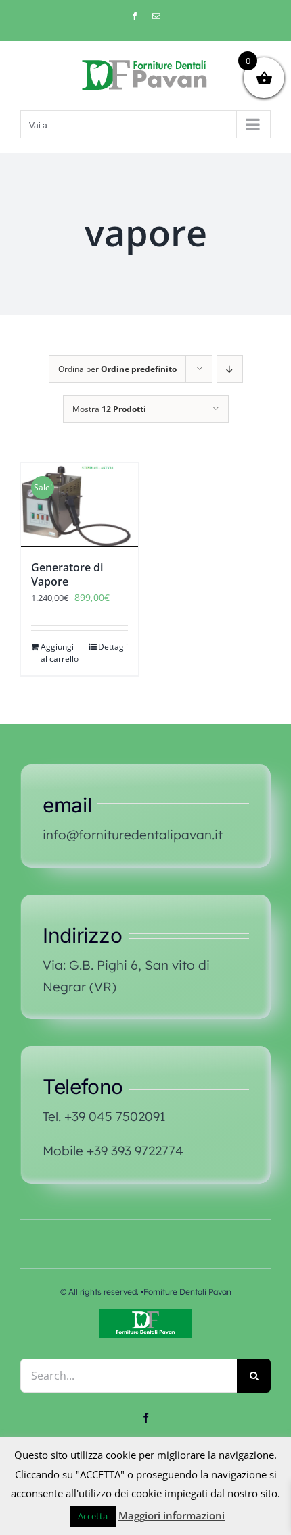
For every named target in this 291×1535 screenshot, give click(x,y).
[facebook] (146, 1418)
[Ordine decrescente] (230, 369)
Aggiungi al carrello (60, 653)
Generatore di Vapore (67, 574)
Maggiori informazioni (171, 1515)
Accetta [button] (93, 1516)
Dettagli (113, 646)
